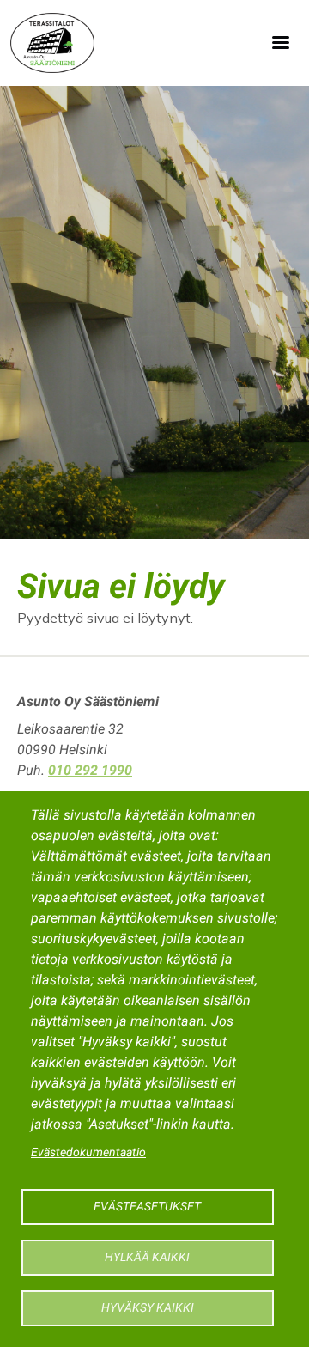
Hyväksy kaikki (147, 1307)
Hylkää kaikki (147, 1257)
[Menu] (280, 43)
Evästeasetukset (147, 1206)
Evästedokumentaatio (88, 1152)
